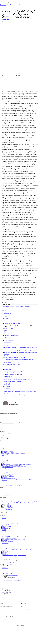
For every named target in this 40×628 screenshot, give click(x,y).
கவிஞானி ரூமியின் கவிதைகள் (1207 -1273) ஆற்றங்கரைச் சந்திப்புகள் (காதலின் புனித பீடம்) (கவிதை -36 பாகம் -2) (16, 464)
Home (22, 606)
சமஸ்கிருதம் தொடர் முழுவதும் (4, 565)
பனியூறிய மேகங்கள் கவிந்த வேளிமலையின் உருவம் (13, 371)
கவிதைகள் (30, 4)
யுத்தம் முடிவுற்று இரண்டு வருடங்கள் (11, 335)
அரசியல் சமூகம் (2, 4)
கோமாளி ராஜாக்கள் (8, 313)
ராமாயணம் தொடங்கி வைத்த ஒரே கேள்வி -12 (12, 306)
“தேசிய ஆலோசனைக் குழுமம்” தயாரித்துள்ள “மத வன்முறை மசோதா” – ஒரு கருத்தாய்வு (13, 539)
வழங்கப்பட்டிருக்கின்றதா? (25, 306)
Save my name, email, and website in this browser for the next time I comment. (11, 429)
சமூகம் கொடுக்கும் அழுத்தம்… (17, 580)
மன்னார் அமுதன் (6, 19)
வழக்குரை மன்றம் (7, 386)
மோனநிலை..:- (7, 314)
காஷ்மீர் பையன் (7, 366)
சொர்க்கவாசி (6, 318)
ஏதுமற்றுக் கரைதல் (7, 362)
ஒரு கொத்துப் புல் (7, 337)
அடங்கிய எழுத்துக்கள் (8, 340)
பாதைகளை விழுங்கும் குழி (9, 367)
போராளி (8, 503)
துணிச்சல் (32, 502)
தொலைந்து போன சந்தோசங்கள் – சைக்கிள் (12, 355)
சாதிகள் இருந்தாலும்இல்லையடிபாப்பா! (13, 575)
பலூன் (5, 316)
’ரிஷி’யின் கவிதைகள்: (8, 389)
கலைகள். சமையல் (26, 4)
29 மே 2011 (19, 73)
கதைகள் (23, 4)
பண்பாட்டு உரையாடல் (8, 369)
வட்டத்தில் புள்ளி (7, 342)
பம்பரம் (5, 320)
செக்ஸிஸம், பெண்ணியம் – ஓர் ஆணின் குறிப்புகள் (13, 374)
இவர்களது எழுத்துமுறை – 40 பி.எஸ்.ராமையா (13, 321)
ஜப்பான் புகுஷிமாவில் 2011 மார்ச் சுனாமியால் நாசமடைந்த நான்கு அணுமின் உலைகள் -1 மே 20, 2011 (14, 466)
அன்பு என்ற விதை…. (9, 505)
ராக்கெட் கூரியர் (7, 338)
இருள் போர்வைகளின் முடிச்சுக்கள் (10, 331)
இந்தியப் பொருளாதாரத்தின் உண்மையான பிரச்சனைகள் (15, 357)
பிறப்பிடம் (6, 345)
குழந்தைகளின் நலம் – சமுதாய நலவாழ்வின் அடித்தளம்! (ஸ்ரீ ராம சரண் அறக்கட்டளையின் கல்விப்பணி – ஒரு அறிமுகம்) (17, 479)
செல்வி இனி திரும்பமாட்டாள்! (9, 384)
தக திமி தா (6, 333)
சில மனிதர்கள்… (7, 388)
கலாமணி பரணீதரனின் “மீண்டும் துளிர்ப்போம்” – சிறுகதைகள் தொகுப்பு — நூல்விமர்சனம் (13, 453)
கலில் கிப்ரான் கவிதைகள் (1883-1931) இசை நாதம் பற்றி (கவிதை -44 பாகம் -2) (19, 350)
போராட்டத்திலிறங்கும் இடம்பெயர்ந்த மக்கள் (12, 364)
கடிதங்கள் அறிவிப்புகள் (19, 4)
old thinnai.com (22, 437)
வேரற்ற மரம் (6, 343)
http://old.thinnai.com (10, 562)
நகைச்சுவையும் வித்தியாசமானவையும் (7, 495)
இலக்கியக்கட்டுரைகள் (13, 4)
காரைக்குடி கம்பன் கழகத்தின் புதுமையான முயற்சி (14, 377)
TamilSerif (11, 564)
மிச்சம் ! (5, 330)
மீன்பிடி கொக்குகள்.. (8, 383)
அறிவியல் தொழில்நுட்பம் (7, 4)
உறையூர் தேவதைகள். (8, 376)
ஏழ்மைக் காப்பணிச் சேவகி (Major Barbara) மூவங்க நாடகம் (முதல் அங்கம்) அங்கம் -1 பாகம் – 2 (14, 484)
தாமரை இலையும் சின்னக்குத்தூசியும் (11, 372)
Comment (1, 422)
